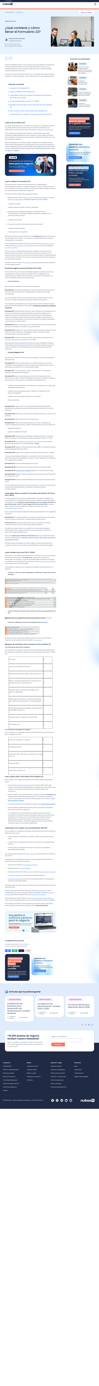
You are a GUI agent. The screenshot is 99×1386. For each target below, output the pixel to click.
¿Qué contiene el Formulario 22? (22, 92)
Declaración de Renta (48, 804)
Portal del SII (23, 785)
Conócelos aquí (40, 971)
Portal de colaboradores (11, 1083)
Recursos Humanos (9, 1076)
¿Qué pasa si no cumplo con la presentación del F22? (31, 114)
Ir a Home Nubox (9, 1)
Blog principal (10, 12)
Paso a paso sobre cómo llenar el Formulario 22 (28, 111)
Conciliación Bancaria (10, 1080)
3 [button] (89, 1024)
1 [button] (82, 1024)
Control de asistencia (10, 1087)
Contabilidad (7, 1066)
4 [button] (92, 1024)
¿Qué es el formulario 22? (20, 88)
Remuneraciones (8, 1073)
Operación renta (10, 21)
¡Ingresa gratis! (13, 976)
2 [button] (85, 1024)
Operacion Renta (86, 12)
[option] (19, 1007)
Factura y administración (11, 1069)
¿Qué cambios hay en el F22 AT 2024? (24, 101)
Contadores (19, 12)
